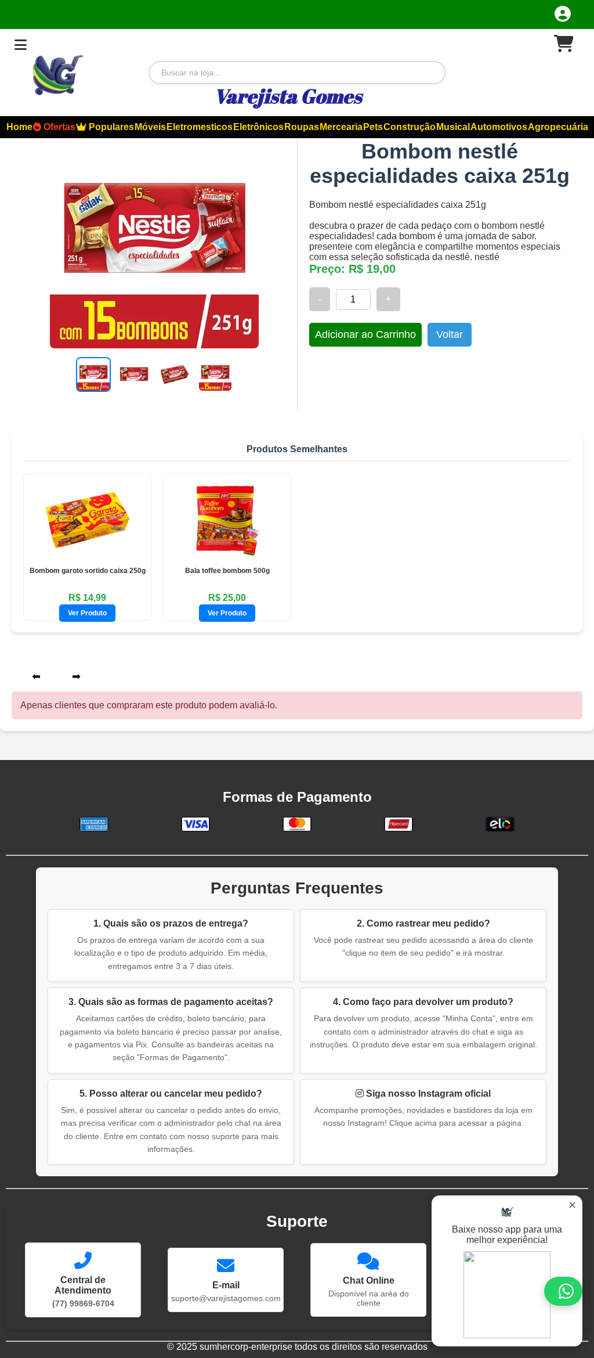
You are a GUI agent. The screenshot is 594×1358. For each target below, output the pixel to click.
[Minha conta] (563, 14)
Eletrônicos (258, 127)
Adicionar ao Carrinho (365, 334)
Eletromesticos (199, 127)
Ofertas (58, 127)
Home (19, 127)
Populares (110, 127)
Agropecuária (558, 127)
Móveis (150, 127)
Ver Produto (87, 613)
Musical (453, 127)
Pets (373, 127)
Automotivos (498, 127)
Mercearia (341, 127)
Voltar (449, 334)
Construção (409, 127)
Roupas (301, 127)
